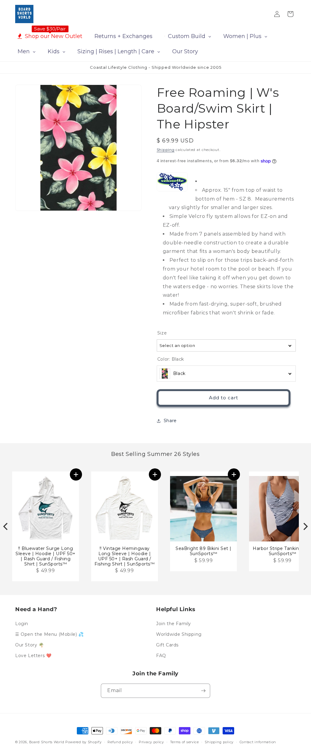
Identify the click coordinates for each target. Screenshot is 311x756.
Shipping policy (219, 742)
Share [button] (170, 420)
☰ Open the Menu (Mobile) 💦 (49, 634)
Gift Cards (167, 645)
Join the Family (173, 623)
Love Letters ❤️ (33, 655)
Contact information (258, 742)
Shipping (166, 149)
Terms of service (184, 742)
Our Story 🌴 (29, 645)
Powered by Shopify (83, 742)
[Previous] (6, 526)
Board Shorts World (46, 742)
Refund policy (120, 742)
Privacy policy (151, 742)
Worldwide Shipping (179, 634)
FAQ (161, 655)
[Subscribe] (203, 691)
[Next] (305, 526)
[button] (76, 474)
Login (21, 623)
